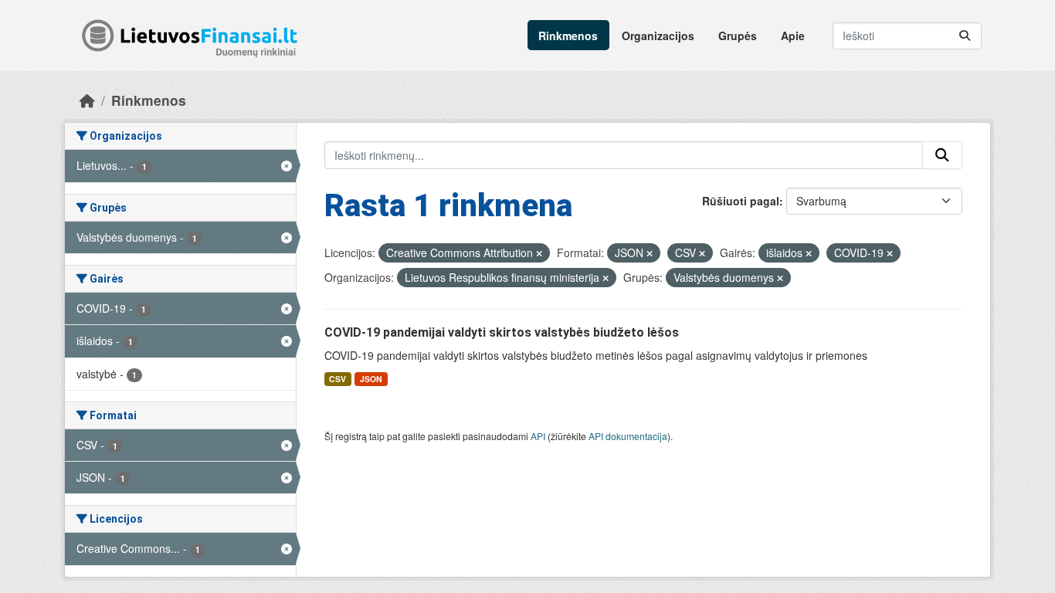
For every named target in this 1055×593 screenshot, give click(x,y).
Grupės (737, 35)
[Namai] (87, 100)
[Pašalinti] (539, 253)
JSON (371, 379)
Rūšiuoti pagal (740, 200)
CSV (337, 379)
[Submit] (964, 35)
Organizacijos (658, 35)
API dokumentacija (628, 435)
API (538, 435)
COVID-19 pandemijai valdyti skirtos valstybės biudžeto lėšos (501, 332)
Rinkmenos (568, 35)
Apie (793, 35)
